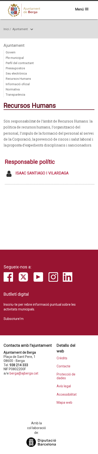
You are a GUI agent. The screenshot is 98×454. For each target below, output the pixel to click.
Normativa (13, 89)
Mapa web (64, 402)
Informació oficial (18, 84)
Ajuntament (20, 29)
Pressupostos (15, 68)
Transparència (15, 94)
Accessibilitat (67, 394)
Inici (6, 29)
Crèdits (62, 358)
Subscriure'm (14, 319)
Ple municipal (15, 58)
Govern (10, 52)
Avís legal (64, 386)
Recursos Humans (18, 78)
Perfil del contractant (20, 63)
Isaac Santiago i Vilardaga (42, 173)
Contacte (63, 366)
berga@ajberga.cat (24, 373)
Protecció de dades (66, 376)
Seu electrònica (16, 73)
